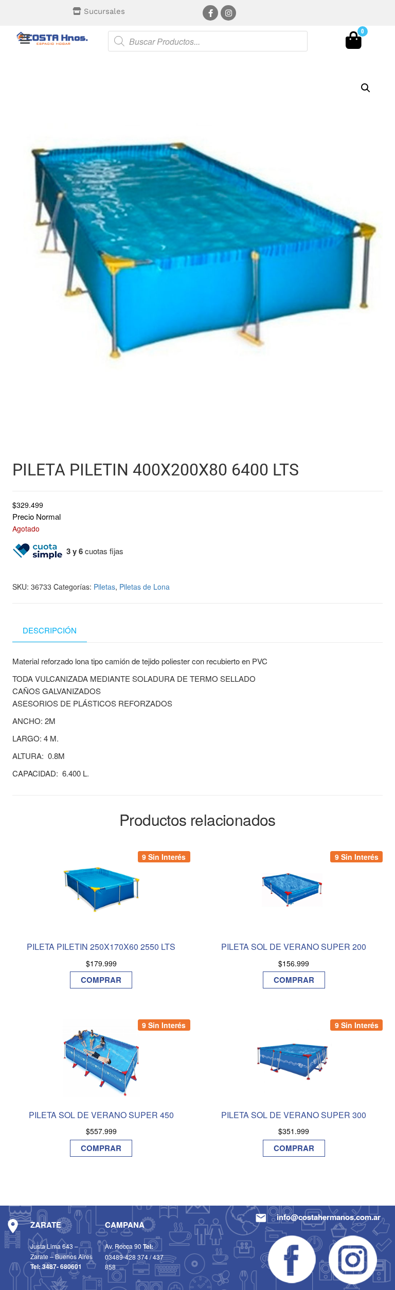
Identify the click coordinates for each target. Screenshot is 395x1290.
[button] (24, 38)
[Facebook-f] (210, 13)
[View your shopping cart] (354, 42)
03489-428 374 (126, 1256)
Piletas (104, 586)
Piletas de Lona (144, 586)
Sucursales (104, 11)
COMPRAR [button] (101, 979)
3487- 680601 (62, 1266)
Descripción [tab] (50, 630)
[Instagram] (228, 13)
